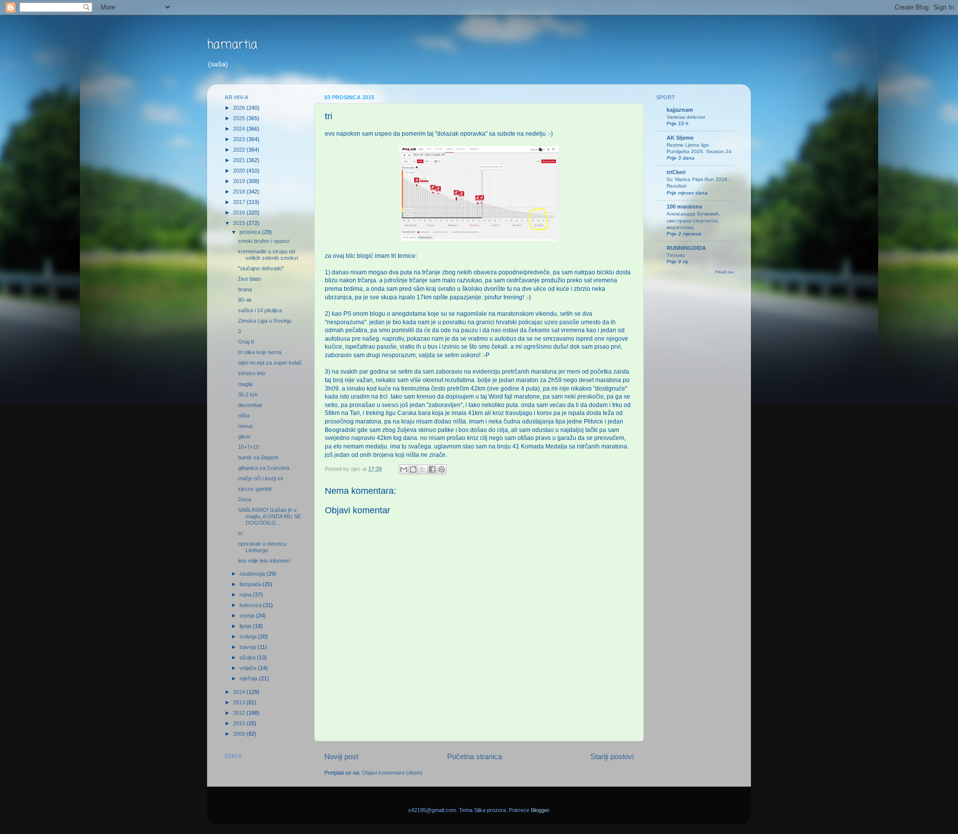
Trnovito (676, 255)
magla (245, 384)
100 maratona (684, 206)
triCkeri (676, 172)
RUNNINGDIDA (686, 248)
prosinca (251, 232)
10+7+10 (248, 447)
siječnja (249, 678)
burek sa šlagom (258, 457)
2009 (239, 734)
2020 (239, 171)
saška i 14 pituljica (260, 310)
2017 (239, 202)
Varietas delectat (686, 117)
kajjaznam (680, 110)
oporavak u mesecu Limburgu (262, 547)
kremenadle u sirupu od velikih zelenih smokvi (268, 254)
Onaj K (246, 342)
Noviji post (341, 756)
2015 (239, 223)
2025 (239, 118)
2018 (239, 192)
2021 (239, 160)
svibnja (249, 636)
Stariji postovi (612, 756)
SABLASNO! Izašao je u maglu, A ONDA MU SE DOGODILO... (269, 516)
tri (240, 533)
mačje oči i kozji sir (260, 478)
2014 (239, 692)
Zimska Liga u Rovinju (264, 321)
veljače (249, 668)
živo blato (249, 279)
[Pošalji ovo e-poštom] (404, 469)
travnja (248, 647)
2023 (239, 139)
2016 (239, 212)
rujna (246, 595)
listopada (251, 584)
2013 (239, 702)
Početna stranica (474, 756)
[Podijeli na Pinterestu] (442, 469)
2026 (239, 108)
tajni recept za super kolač (270, 363)
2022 (239, 150)
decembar (250, 405)
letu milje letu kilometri (264, 561)
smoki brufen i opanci (263, 241)
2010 (239, 723)
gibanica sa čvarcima (263, 468)
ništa (243, 415)
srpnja (248, 616)
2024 (239, 129)
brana (245, 289)
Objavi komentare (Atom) (392, 773)
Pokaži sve (724, 272)
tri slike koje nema (259, 352)
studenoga (253, 574)
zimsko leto (251, 373)
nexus (245, 426)
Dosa (244, 499)
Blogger (540, 810)
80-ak (245, 300)
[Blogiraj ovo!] (413, 469)
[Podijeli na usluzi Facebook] (432, 469)
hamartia (232, 45)
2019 (239, 181)
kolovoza (251, 605)
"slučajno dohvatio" (261, 268)
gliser (244, 436)
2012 (239, 713)
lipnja (246, 626)
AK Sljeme (680, 138)
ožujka (248, 657)
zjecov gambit (254, 489)
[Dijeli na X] (423, 469)
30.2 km (247, 395)
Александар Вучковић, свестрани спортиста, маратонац (693, 220)
